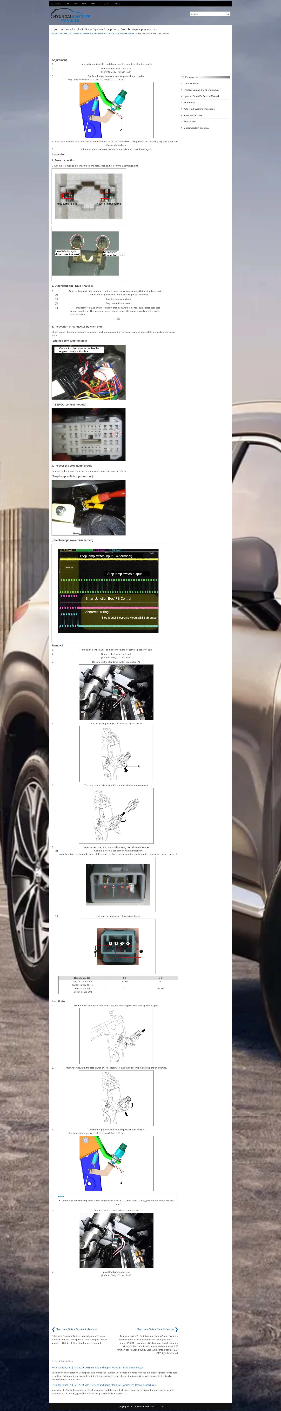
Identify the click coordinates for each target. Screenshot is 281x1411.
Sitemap (104, 3)
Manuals (56, 3)
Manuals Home (191, 83)
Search (116, 3)
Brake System (114, 33)
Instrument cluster (193, 115)
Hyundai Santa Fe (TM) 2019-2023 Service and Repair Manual (79, 33)
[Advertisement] (115, 46)
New (84, 3)
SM (75, 3)
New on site (190, 121)
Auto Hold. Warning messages (199, 109)
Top (93, 3)
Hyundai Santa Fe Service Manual (201, 96)
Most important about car (196, 128)
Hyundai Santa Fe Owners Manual (201, 90)
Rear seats (189, 102)
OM (67, 3)
